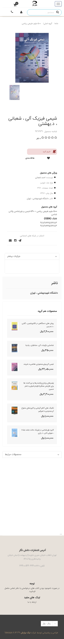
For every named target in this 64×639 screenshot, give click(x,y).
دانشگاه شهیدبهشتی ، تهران (38, 198)
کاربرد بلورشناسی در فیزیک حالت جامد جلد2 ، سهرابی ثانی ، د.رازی (38, 431)
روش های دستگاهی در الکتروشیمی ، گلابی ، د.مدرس (38, 325)
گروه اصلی (48, 23)
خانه (56, 23)
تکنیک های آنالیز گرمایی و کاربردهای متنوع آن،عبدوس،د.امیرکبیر (37, 410)
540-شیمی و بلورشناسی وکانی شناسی (33, 213)
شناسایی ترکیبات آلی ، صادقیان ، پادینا (39, 345)
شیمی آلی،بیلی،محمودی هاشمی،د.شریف (38, 364)
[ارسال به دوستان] (9, 240)
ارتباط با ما (32, 602)
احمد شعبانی (40, 177)
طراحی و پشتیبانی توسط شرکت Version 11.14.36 (31, 632)
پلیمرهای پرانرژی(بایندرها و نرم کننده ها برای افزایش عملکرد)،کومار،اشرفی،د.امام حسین (38, 386)
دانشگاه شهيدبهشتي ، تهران (44, 293)
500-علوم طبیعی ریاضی (31, 23)
